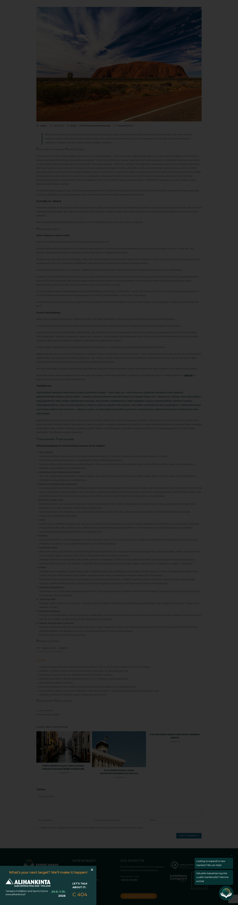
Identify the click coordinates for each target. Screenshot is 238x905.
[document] (119, 452)
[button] (92, 869)
